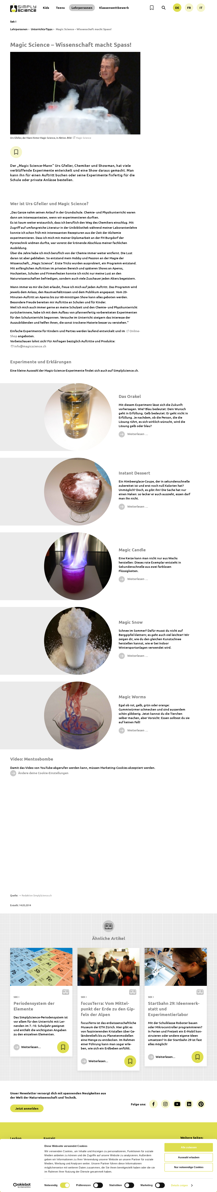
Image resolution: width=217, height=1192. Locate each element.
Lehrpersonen (82, 7)
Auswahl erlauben (188, 1157)
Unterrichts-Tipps (41, 29)
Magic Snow (131, 622)
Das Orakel (130, 396)
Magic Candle (132, 549)
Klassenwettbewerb (114, 7)
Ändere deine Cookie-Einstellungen (43, 773)
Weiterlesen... (31, 1047)
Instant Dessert (134, 473)
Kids (46, 7)
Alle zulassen (189, 1147)
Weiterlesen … (137, 434)
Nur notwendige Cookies (188, 1167)
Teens (60, 7)
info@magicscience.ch (30, 346)
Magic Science (83, 137)
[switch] (98, 1185)
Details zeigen (179, 1185)
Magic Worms (132, 696)
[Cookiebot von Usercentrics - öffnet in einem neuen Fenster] (22, 1185)
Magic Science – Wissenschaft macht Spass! (84, 29)
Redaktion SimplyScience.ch (36, 895)
